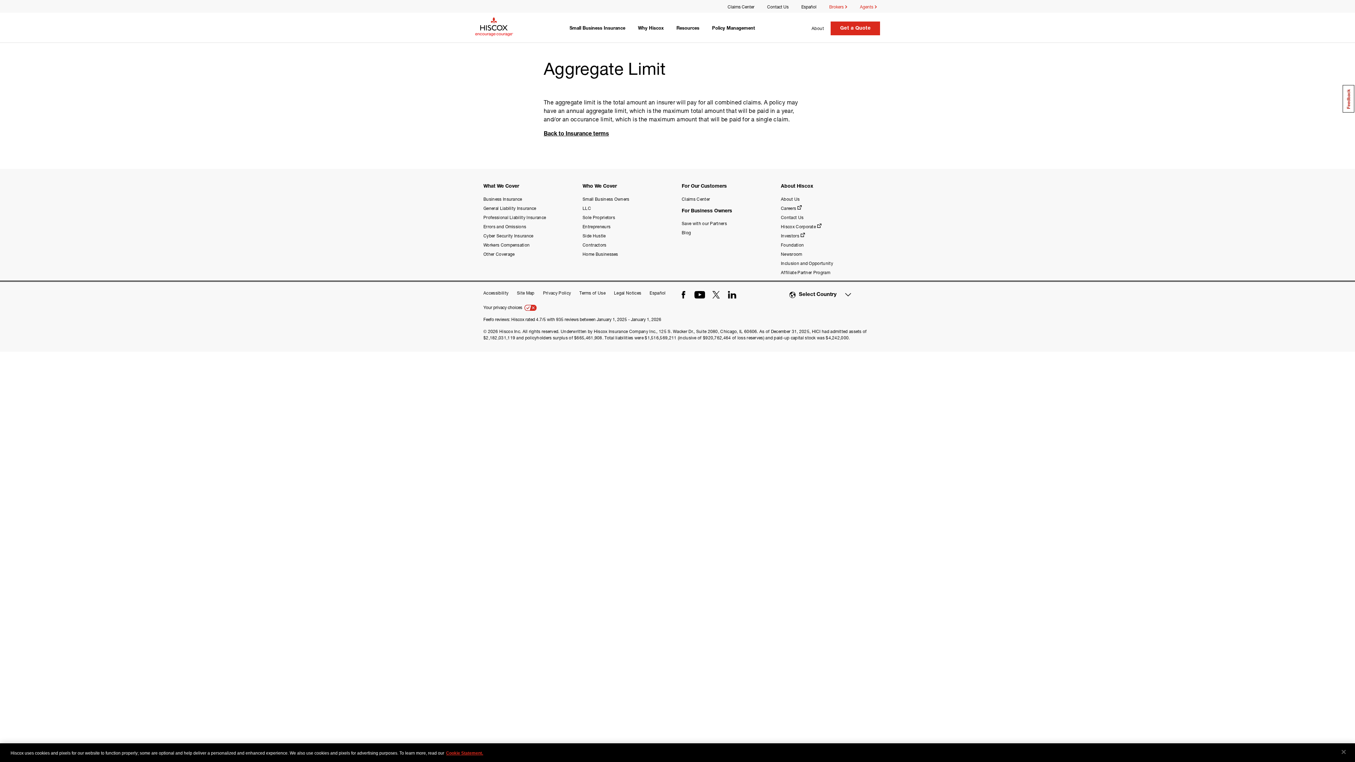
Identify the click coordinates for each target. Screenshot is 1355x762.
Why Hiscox (651, 28)
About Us (790, 199)
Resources (687, 28)
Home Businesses (600, 254)
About (818, 28)
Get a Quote (855, 28)
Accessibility (495, 293)
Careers (788, 208)
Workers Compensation (506, 245)
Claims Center (741, 7)
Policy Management (733, 28)
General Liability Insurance (509, 208)
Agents (867, 7)
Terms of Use (592, 293)
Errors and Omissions (504, 226)
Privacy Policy (557, 293)
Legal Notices (627, 293)
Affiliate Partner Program (805, 272)
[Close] (1343, 752)
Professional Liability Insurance (514, 217)
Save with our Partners (704, 223)
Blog (686, 232)
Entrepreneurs (596, 226)
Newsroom (791, 254)
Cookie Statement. (464, 753)
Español (809, 7)
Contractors (595, 245)
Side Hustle (594, 235)
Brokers (837, 7)
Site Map (526, 293)
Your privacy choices (503, 307)
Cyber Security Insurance (508, 235)
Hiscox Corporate (798, 226)
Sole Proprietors (599, 217)
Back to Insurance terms (576, 134)
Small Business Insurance (597, 28)
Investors (790, 235)
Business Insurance (502, 199)
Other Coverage (498, 254)
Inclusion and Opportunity (807, 263)
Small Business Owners (606, 199)
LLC (587, 208)
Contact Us (778, 7)
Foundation (792, 245)
